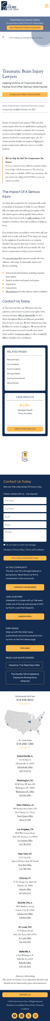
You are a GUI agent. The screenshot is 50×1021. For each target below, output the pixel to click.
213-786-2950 (25, 844)
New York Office (25, 865)
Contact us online (22, 334)
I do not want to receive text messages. (20, 544)
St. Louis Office (25, 938)
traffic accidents (33, 218)
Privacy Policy (19, 549)
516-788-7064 (25, 868)
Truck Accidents (13, 369)
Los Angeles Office (25, 840)
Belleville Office (25, 962)
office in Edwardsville (26, 315)
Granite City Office (25, 913)
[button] (47, 6)
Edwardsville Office (25, 767)
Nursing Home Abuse (16, 378)
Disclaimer (7, 549)
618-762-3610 (25, 966)
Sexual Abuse (12, 383)
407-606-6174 (25, 893)
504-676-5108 (25, 819)
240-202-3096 (25, 795)
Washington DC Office (25, 791)
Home (4, 106)
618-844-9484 (25, 917)
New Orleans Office (25, 816)
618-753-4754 (25, 771)
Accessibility (19, 1005)
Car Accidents (13, 364)
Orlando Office (25, 889)
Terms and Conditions (35, 549)
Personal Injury (13, 106)
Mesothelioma (11, 291)
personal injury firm (14, 258)
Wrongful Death (13, 374)
